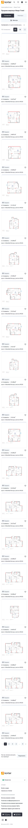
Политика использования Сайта (10, 806)
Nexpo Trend (17, 7)
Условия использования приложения (12, 803)
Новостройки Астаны (6, 7)
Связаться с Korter (6, 791)
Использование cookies (8, 798)
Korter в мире (5, 788)
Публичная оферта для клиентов (10, 808)
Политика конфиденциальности (10, 800)
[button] (8, 744)
